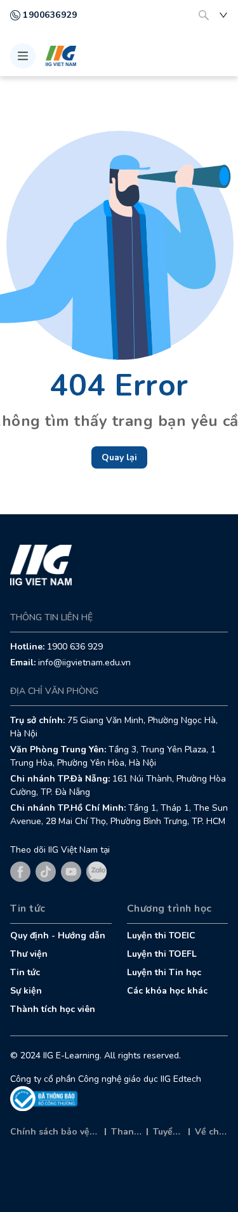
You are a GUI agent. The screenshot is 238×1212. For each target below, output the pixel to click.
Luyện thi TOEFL (162, 954)
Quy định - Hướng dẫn (57, 935)
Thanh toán (126, 1132)
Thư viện (29, 954)
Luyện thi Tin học (164, 972)
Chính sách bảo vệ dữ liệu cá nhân (55, 1132)
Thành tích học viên (52, 1009)
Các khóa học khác (167, 991)
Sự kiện (26, 991)
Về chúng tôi (211, 1132)
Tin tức (25, 972)
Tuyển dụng (168, 1132)
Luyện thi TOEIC (161, 935)
